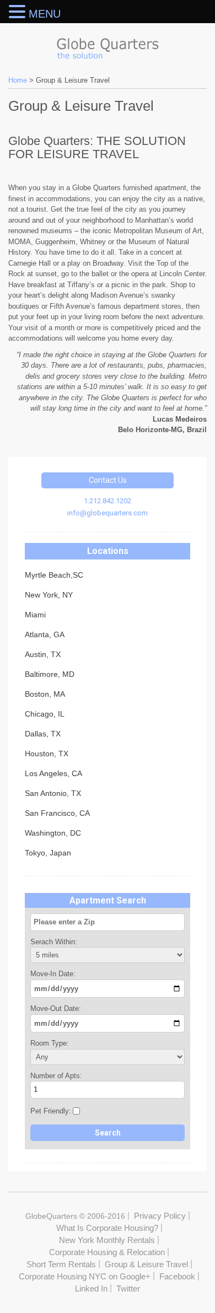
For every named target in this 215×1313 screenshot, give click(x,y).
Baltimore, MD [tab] (49, 674)
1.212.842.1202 (107, 501)
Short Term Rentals (61, 1264)
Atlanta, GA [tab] (44, 634)
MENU (45, 14)
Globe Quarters (107, 46)
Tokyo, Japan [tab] (48, 852)
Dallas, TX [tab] (43, 733)
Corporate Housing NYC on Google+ (84, 1276)
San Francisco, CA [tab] (57, 813)
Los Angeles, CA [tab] (53, 773)
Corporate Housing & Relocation (107, 1252)
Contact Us (108, 480)
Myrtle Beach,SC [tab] (54, 575)
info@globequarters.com (107, 513)
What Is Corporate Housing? (107, 1228)
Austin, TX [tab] (43, 654)
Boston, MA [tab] (45, 694)
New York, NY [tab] (49, 594)
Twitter (128, 1288)
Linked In (91, 1288)
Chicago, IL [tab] (44, 713)
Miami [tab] (35, 614)
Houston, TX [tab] (46, 753)
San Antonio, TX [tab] (53, 793)
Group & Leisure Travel (146, 1264)
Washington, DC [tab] (53, 832)
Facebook (177, 1276)
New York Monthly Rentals (107, 1240)
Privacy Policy (160, 1215)
